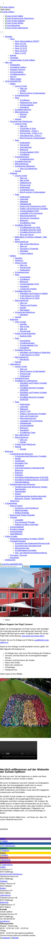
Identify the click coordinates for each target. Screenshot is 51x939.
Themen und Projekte (28, 305)
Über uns (8, 62)
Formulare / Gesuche (18, 555)
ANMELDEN (10, 560)
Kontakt (23, 117)
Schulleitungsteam (27, 343)
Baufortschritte (26, 336)
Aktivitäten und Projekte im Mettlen (34, 293)
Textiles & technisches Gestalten (33, 414)
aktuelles (23, 324)
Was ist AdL (24, 180)
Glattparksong (25, 183)
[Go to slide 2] (25, 615)
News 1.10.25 (20, 53)
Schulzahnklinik (16, 532)
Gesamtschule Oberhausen (21, 121)
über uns (23, 329)
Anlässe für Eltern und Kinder (26, 525)
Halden (13, 84)
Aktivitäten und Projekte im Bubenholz (35, 352)
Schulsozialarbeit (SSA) (29, 152)
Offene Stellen (15, 79)
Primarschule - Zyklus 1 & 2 (31, 133)
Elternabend (24, 310)
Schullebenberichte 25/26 (30, 227)
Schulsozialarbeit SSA (29, 345)
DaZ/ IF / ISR (25, 411)
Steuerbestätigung (22, 482)
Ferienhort (19, 475)
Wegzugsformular (22, 548)
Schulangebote (11, 503)
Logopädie (19, 520)
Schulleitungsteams (18, 74)
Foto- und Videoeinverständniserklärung (31, 553)
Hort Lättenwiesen (22, 435)
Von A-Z (13, 77)
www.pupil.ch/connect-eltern (33, 636)
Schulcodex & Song (28, 128)
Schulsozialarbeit (27, 105)
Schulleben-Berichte (23, 110)
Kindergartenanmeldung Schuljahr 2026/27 (27, 539)
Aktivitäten (24, 251)
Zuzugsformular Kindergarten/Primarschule (32, 543)
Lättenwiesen (15, 364)
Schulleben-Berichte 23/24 (30, 232)
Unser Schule (20, 322)
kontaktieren (5, 921)
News (12, 39)
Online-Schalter (11, 536)
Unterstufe (24, 199)
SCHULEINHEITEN (13, 81)
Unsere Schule (21, 86)
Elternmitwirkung (21, 112)
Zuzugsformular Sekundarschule (28, 546)
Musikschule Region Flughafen (22, 515)
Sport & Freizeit (16, 506)
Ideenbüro (24, 315)
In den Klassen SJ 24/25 (29, 296)
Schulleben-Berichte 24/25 (30, 230)
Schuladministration (18, 541)
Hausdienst (24, 107)
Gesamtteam (25, 277)
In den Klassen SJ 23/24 (29, 298)
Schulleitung (25, 100)
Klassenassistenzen (28, 216)
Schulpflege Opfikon (18, 67)
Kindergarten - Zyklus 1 (29, 131)
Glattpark (13, 173)
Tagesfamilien (20, 492)
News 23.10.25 (21, 51)
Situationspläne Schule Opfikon (22, 60)
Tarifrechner (14, 501)
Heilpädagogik (25, 204)
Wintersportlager (21, 510)
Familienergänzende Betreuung (22, 484)
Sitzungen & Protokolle (29, 249)
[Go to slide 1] (23, 615)
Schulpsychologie (17, 529)
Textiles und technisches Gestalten (34, 209)
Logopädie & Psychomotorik (31, 213)
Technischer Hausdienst (29, 218)
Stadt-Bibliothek (16, 534)
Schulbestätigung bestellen (25, 550)
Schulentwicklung (22, 95)
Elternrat (23, 114)
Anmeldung (19, 466)
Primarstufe (24, 145)
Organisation (15, 65)
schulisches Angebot (28, 289)
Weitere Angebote (22, 513)
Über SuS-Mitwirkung (28, 169)
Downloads (14, 558)
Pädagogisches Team (28, 103)
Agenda (13, 55)
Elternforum (24, 360)
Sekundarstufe (26, 147)
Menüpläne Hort (21, 463)
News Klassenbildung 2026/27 (27, 41)
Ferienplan (14, 58)
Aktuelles (8, 37)
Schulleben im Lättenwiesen (26, 381)
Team (17, 98)
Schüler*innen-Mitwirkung (25, 444)
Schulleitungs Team (28, 223)
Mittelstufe (24, 202)
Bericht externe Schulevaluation (32, 93)
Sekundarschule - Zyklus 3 (30, 136)
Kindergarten (25, 143)
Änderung (19, 473)
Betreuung (24, 150)
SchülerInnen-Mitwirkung (25, 166)
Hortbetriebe (20, 461)
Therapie (13, 517)
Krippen (18, 494)
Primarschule (25, 185)
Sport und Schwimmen (29, 416)
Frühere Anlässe (26, 253)
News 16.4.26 (20, 44)
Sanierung (19, 260)
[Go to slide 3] (27, 615)
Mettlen (13, 256)
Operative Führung (17, 70)
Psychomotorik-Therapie (25, 522)
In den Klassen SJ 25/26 (29, 355)
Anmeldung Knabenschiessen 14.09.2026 (31, 480)
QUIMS (23, 91)
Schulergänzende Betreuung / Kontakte (30, 456)
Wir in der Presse (27, 235)
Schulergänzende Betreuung (21, 454)
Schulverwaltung (16, 72)
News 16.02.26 (21, 46)
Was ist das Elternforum (29, 244)
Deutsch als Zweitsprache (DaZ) (33, 206)
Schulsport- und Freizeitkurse (27, 508)
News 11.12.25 (21, 48)
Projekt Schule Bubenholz (25, 334)
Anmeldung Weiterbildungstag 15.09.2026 (31, 477)
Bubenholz (14, 319)
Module (18, 459)
